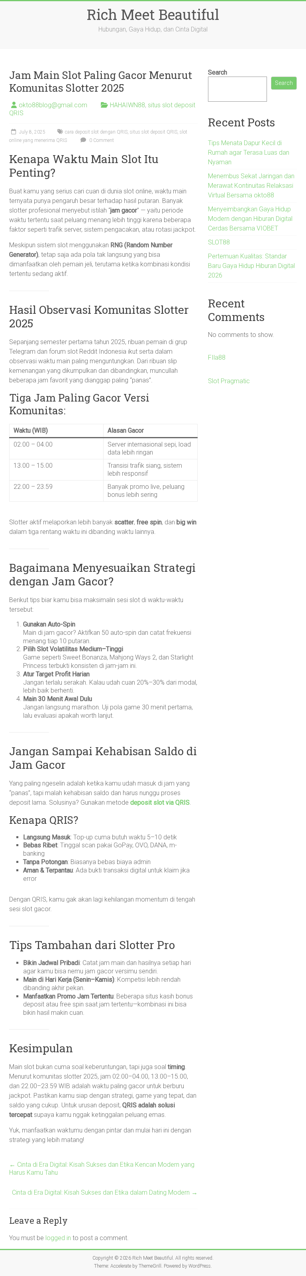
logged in (58, 1238)
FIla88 (217, 357)
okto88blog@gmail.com (53, 105)
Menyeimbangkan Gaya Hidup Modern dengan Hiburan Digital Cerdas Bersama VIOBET (250, 218)
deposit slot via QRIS (160, 802)
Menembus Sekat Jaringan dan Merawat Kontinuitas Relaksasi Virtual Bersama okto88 (251, 185)
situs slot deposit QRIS (153, 132)
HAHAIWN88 (127, 105)
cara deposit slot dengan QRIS (96, 132)
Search (217, 72)
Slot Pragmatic (229, 381)
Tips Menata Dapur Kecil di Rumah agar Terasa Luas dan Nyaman (248, 152)
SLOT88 (219, 242)
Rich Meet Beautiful (153, 14)
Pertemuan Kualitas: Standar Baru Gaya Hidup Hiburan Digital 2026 (251, 265)
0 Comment (101, 140)
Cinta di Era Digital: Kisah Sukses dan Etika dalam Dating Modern (105, 1192)
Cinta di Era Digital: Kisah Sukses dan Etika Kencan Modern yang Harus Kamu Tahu (101, 1168)
